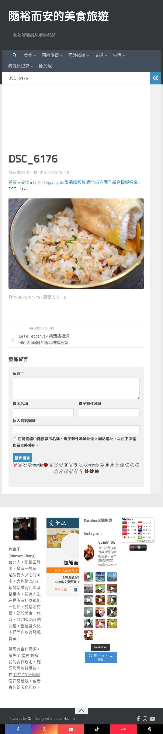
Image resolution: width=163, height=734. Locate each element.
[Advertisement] (76, 120)
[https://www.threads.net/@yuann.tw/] (150, 729)
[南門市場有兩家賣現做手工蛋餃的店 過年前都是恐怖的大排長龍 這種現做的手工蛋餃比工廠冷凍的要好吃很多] (112, 612)
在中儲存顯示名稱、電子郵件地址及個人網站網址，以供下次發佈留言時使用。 (74, 442)
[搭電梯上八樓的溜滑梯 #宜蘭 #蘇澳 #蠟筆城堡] (112, 600)
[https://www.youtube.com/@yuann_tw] (71, 729)
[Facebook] (138, 718)
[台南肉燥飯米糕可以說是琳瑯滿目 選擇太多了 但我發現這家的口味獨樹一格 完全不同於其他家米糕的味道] (100, 623)
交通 (99, 55)
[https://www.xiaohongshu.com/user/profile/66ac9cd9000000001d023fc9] (123, 729)
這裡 (25, 655)
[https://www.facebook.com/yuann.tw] (18, 729)
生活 (117, 55)
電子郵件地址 (90, 404)
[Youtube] (152, 718)
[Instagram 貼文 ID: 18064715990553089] (88, 635)
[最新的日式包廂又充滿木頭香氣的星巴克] (112, 588)
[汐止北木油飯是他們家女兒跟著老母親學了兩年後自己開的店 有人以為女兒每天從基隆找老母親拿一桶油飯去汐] (112, 623)
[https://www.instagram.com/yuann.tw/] (44, 729)
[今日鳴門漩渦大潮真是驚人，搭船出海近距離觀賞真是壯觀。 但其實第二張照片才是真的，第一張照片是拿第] (100, 576)
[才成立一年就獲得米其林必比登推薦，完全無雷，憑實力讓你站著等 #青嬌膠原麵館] (100, 588)
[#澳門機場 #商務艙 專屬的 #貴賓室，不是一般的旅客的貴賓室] (88, 612)
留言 (18, 373)
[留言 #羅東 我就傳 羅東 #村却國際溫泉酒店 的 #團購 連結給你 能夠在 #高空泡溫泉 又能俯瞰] (88, 623)
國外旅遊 (76, 55)
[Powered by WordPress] (29, 718)
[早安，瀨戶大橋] (88, 588)
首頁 (12, 182)
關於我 (45, 66)
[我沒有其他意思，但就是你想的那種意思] (88, 576)
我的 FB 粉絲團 (26, 675)
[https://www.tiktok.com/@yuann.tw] (97, 729)
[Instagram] (145, 718)
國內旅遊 (50, 55)
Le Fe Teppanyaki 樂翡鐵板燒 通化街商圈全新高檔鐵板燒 (85, 182)
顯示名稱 (20, 404)
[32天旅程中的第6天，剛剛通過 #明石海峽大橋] (112, 576)
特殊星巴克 (19, 66)
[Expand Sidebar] (155, 78)
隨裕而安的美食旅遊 (58, 16)
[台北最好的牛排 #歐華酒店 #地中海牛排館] (100, 612)
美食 (28, 55)
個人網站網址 (24, 421)
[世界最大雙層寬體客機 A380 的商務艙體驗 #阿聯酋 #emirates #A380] (88, 600)
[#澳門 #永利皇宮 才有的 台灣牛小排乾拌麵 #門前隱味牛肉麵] (100, 600)
